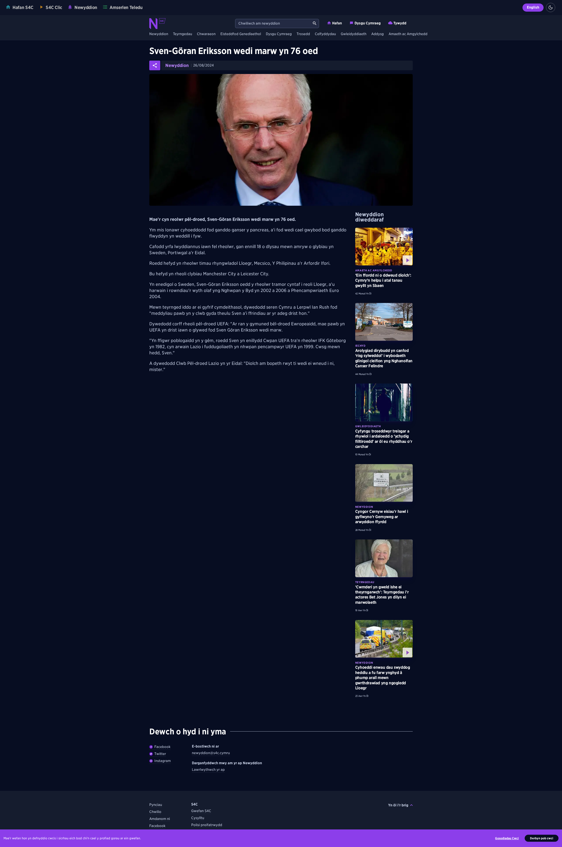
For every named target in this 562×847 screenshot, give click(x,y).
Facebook (162, 747)
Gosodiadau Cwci (507, 838)
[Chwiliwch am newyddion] (314, 23)
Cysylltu (197, 818)
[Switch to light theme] (550, 7)
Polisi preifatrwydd (206, 825)
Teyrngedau (182, 34)
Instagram (162, 761)
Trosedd (303, 34)
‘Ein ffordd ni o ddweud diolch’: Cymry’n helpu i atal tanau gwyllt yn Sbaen (383, 280)
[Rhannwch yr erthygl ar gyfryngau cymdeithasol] (154, 65)
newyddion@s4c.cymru (211, 753)
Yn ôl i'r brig (398, 805)
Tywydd (399, 23)
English (533, 7)
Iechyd (360, 345)
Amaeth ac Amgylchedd (408, 34)
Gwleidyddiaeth (353, 34)
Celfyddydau (325, 34)
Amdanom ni (159, 819)
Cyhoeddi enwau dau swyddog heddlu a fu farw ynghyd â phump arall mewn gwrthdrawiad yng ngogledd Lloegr (382, 677)
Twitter (160, 754)
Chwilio (155, 812)
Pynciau (155, 805)
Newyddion (158, 34)
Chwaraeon (206, 34)
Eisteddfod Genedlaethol (240, 34)
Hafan (337, 23)
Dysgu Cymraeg (368, 23)
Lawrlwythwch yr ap (208, 770)
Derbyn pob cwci (541, 838)
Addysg (377, 34)
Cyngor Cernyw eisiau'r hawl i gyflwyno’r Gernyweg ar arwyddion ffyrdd (381, 516)
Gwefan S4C (201, 811)
